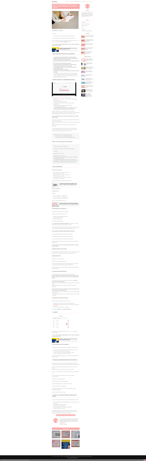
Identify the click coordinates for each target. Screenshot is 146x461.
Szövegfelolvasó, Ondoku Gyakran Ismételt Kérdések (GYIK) (89, 63)
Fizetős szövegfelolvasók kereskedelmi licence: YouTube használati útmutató (89, 83)
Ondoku (53, 3)
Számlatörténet (71, 331)
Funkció (72, 1)
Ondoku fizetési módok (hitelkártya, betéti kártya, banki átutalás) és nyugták (89, 79)
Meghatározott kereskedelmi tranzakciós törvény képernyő (84, 456)
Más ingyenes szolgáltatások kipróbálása (87, 30)
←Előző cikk (53, 426)
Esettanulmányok (76, 1)
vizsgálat (62, 456)
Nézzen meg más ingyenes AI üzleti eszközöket (73, 457)
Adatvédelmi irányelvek (73, 456)
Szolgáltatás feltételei (66, 456)
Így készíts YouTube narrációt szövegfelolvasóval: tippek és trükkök (89, 86)
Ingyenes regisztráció (89, 1)
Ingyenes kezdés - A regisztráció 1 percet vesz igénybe (66, 415)
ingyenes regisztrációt (62, 97)
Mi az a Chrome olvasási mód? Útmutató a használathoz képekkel (89, 48)
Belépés (84, 1)
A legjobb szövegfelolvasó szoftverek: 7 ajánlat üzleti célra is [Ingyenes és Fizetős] (89, 59)
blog (55, 3)
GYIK (81, 1)
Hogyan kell (57, 3)
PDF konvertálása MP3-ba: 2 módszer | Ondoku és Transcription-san (89, 52)
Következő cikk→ (57, 426)
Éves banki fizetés (67, 99)
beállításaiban (59, 99)
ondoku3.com (62, 423)
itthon (67, 1)
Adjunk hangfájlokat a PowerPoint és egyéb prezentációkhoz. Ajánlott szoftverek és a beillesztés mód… (89, 95)
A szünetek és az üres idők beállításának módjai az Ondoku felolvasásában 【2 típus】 (90, 68)
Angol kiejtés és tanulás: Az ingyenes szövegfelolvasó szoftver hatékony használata (89, 90)
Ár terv (82, 27)
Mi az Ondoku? (83, 22)
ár (69, 1)
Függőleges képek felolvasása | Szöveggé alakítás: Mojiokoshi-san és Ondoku (89, 40)
